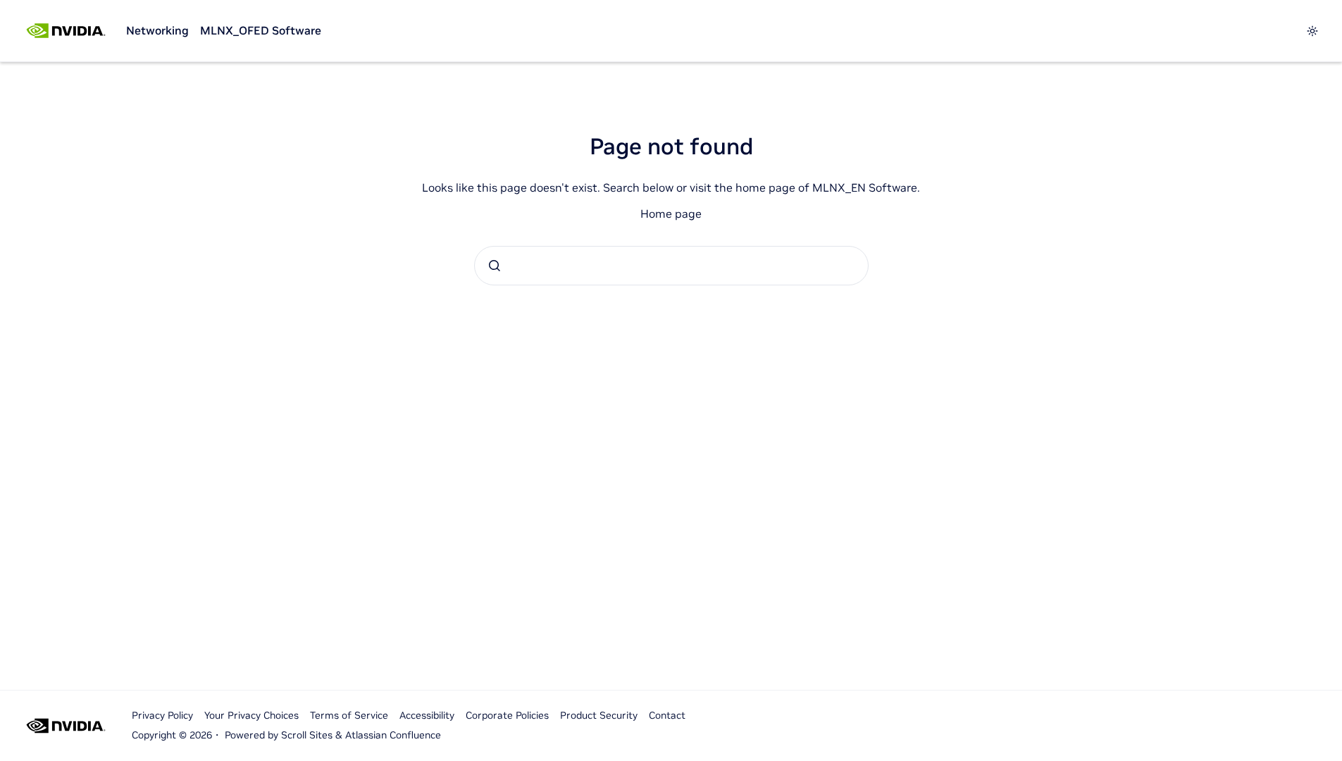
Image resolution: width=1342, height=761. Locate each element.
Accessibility (426, 715)
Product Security (599, 715)
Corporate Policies (507, 715)
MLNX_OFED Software (260, 30)
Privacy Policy (162, 715)
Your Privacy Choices (251, 715)
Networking (157, 30)
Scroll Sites (307, 735)
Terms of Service (349, 715)
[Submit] (494, 265)
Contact (667, 715)
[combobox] (671, 266)
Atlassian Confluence (393, 735)
